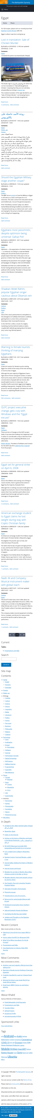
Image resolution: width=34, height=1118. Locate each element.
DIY (14, 1043)
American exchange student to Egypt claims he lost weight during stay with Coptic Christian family (16, 518)
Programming (9, 767)
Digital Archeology (11, 758)
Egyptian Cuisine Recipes (9, 31)
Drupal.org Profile (10, 1013)
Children (7, 734)
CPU (11, 1043)
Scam (15, 1053)
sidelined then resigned (22, 446)
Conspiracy (17, 1040)
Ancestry (8, 685)
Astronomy (8, 801)
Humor (3, 132)
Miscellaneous (9, 772)
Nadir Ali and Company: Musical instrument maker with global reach (15, 581)
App (15, 1036)
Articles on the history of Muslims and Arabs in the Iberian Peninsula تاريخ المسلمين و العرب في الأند (18, 840)
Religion (7, 732)
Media (7, 712)
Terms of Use (27, 1080)
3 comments (5, 504)
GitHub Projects (9, 1011)
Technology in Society (11, 756)
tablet (31, 1053)
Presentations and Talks (12, 651)
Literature (8, 715)
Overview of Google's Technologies (15, 889)
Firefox (25, 1043)
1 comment (4, 569)
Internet (7, 753)
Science (7, 704)
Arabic (19, 1036)
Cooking (7, 698)
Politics (3, 193)
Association (10, 747)
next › (20, 635)
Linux (6, 739)
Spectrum (25, 1053)
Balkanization (5, 1040)
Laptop (22, 1045)
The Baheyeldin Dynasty (23, 1072)
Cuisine (9, 784)
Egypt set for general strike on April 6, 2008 (15, 466)
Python (28, 1049)
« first (10, 635)
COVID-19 (5, 1042)
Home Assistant (7, 1045)
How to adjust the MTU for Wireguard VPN (16, 937)
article (13, 195)
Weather (10, 779)
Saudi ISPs (8, 770)
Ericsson (18, 1042)
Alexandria (10, 787)
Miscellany (6, 817)
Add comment (14, 105)
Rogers (4, 1052)
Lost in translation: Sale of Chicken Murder (15, 41)
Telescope (4, 1057)
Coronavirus (27, 1039)
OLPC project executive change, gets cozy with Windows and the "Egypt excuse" (14, 412)
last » (23, 635)
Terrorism (8, 723)
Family (5, 680)
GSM (28, 1042)
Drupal (7, 745)
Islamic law (21, 90)
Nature (7, 812)
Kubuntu (16, 1045)
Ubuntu (12, 1056)
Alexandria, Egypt (10, 831)
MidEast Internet (10, 764)
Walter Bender (5, 443)
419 (2, 1036)
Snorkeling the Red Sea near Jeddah (16, 914)
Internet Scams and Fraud (13, 868)
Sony (19, 1052)
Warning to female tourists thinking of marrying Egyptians (15, 350)
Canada (7, 777)
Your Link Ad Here (6, 1026)
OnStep (13, 1049)
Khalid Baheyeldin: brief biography (15, 1002)
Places (13, 23)
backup (24, 1036)
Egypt (3, 53)
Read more (4, 102)
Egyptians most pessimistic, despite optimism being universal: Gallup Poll (16, 233)
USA (2, 312)
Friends (5, 690)
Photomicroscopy (10, 815)
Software (4, 430)
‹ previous (13, 635)
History (7, 706)
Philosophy (8, 729)
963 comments (5, 398)
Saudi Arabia (9, 796)
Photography (9, 806)
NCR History (9, 761)
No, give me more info (14, 1112)
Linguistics (8, 709)
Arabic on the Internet (11, 835)
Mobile (5, 1049)
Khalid (7, 682)
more (3, 954)
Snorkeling (8, 809)
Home (5, 23)
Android (9, 1036)
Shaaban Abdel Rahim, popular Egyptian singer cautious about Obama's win (16, 292)
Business (8, 726)
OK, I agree (4, 1115)
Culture (3, 306)
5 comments (5, 105)
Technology (6, 737)
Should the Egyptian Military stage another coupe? (16, 179)
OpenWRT (22, 1049)
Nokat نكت (4, 130)
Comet (12, 1040)
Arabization (8, 742)
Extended (8, 687)
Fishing (7, 803)
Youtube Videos (9, 1008)
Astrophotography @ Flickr (13, 1016)
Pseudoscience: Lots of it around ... (15, 896)
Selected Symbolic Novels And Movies (16, 910)
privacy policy (15, 1084)
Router (10, 1052)
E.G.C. (9, 790)
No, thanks (13, 1115)
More (3, 1059)
